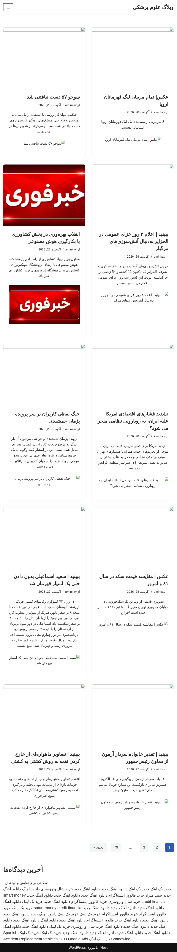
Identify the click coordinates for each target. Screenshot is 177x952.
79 (116, 847)
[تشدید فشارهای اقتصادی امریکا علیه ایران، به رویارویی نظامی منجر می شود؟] (133, 375)
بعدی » (98, 847)
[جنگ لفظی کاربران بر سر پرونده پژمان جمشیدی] (44, 375)
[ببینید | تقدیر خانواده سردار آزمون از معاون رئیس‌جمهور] (133, 715)
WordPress (77, 947)
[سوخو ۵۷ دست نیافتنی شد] (44, 58)
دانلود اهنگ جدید (114, 889)
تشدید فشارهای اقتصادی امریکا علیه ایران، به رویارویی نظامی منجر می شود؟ (133, 421)
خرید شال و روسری (57, 889)
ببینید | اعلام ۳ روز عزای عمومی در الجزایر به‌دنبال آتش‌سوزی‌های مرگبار (133, 241)
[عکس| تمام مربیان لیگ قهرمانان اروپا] (133, 58)
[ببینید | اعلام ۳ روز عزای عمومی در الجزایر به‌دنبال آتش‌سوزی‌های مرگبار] (133, 195)
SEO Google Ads (73, 939)
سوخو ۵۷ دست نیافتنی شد (53, 97)
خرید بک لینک (160, 889)
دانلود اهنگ (31, 889)
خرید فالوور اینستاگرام (126, 895)
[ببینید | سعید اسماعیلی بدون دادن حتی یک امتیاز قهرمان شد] (44, 537)
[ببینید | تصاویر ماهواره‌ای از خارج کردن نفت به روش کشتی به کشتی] (44, 715)
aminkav (159, 112)
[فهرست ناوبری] (8, 7)
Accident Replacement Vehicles (30, 939)
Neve (104, 947)
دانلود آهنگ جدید (40, 895)
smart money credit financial (58, 908)
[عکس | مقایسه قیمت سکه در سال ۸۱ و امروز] (133, 537)
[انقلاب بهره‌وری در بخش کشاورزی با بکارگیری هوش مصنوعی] (44, 195)
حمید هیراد (153, 895)
